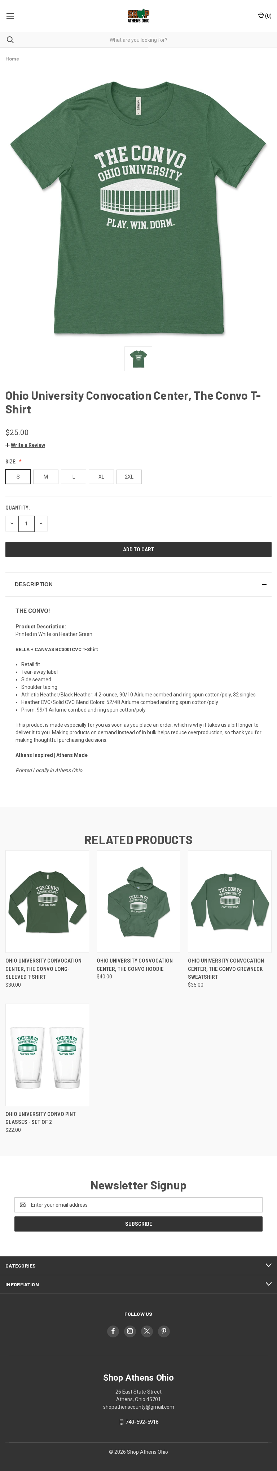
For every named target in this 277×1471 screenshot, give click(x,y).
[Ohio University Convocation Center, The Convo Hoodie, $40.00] (138, 901)
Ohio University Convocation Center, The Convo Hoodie (135, 965)
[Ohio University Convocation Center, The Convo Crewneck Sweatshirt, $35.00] (229, 901)
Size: (11, 462)
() (268, 16)
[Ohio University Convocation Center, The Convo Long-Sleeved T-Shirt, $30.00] (47, 901)
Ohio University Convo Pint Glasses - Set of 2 (40, 1118)
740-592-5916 (142, 1422)
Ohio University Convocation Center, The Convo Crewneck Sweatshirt (226, 969)
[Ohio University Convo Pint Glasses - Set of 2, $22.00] (47, 1055)
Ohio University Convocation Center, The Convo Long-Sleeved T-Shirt (43, 969)
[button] (25, 445)
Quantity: (17, 508)
